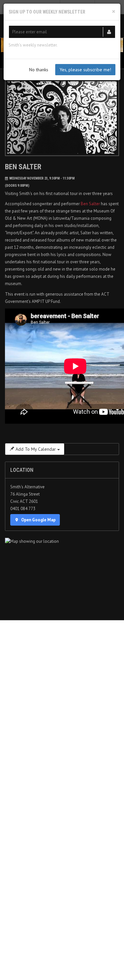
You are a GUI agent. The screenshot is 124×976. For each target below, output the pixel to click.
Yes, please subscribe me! (85, 70)
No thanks (38, 70)
